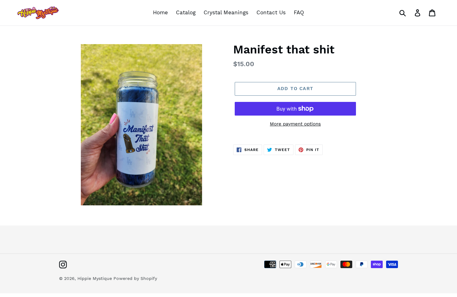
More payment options (295, 124)
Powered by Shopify (135, 278)
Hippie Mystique (95, 278)
